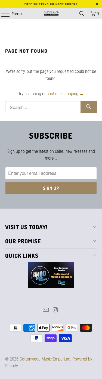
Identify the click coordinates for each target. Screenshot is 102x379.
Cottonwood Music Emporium (45, 359)
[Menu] (2, 13)
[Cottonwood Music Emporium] (51, 13)
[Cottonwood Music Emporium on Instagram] (56, 310)
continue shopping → (65, 93)
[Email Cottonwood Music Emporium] (46, 310)
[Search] (82, 13)
